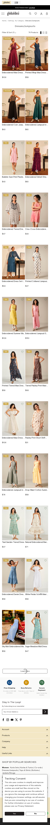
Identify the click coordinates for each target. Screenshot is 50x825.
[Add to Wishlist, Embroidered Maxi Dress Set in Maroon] (22, 38)
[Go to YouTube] (12, 719)
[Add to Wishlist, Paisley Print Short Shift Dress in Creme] (45, 403)
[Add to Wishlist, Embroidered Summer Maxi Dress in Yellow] (22, 299)
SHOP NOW (31, 7)
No (35, 814)
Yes (14, 814)
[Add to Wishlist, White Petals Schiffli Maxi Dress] (45, 560)
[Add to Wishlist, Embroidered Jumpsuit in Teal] (45, 90)
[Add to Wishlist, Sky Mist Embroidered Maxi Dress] (22, 612)
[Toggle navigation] (3, 13)
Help (4, 747)
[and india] (16, 2)
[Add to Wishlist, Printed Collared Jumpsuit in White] (45, 247)
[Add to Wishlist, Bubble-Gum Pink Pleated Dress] (22, 142)
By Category (19, 21)
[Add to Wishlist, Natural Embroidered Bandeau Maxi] (45, 508)
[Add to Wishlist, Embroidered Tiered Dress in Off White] (22, 195)
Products (6, 735)
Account (5, 729)
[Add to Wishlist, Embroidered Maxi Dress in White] (22, 403)
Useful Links (7, 753)
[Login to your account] (41, 13)
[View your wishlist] (36, 13)
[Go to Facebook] (3, 719)
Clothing (11, 21)
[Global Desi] (6, 2)
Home (4, 21)
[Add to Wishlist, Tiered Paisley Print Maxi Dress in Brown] (45, 351)
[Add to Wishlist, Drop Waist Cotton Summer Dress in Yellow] (45, 455)
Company (6, 741)
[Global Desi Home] (13, 14)
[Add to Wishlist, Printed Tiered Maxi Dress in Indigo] (22, 351)
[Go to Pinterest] (20, 719)
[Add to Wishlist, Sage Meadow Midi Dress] (45, 612)
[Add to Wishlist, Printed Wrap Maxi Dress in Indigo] (45, 38)
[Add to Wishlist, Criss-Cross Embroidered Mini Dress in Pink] (45, 195)
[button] (30, 13)
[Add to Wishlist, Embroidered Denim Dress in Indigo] (22, 560)
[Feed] (40, 32)
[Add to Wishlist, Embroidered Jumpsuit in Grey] (22, 455)
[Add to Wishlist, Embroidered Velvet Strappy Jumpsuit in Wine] (45, 142)
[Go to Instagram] (7, 719)
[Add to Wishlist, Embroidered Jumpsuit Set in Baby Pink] (45, 299)
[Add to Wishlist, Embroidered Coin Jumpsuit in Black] (22, 90)
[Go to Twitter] (16, 719)
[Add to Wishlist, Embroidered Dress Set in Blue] (22, 247)
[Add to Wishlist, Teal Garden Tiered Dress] (22, 508)
